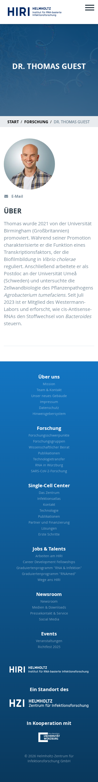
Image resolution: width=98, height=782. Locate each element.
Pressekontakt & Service (49, 613)
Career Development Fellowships (49, 562)
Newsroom (49, 594)
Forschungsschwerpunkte (49, 435)
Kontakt (49, 504)
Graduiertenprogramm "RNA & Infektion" (49, 568)
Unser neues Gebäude (49, 395)
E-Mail (16, 196)
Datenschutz (49, 407)
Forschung (36, 121)
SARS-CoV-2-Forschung (49, 471)
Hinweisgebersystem (49, 413)
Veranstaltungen (49, 641)
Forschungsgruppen (49, 441)
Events (49, 633)
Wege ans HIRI (49, 579)
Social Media (49, 619)
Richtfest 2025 (49, 646)
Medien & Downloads (49, 607)
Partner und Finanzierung (49, 522)
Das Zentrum (49, 492)
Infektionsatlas (49, 498)
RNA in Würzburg (49, 465)
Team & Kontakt (49, 390)
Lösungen (49, 528)
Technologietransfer (49, 459)
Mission (49, 384)
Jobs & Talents (49, 549)
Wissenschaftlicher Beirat (49, 447)
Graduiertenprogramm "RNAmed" (49, 573)
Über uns (49, 377)
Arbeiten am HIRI (49, 556)
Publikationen (49, 453)
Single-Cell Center (49, 485)
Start (13, 121)
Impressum (49, 401)
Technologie (49, 510)
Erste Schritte (49, 534)
